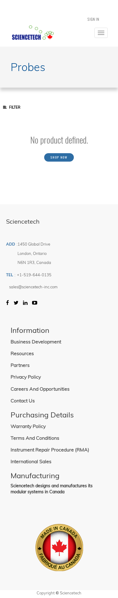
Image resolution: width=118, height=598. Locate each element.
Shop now (59, 157)
